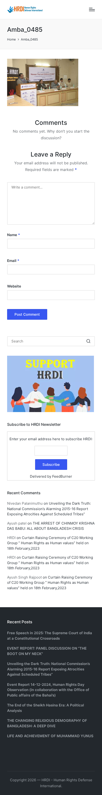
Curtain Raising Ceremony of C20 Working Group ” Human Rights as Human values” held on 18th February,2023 (50, 543)
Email (13, 260)
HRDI (11, 537)
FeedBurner (62, 476)
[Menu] (92, 9)
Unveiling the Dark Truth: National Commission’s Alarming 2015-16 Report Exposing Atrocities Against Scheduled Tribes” (49, 508)
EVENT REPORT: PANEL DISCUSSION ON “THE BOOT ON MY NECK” (47, 651)
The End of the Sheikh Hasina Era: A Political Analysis (45, 708)
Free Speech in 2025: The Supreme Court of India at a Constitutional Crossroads (49, 636)
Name (13, 235)
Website (14, 286)
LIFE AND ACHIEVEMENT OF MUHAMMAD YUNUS (50, 736)
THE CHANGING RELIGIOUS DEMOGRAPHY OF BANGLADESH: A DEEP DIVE (47, 723)
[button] (88, 341)
